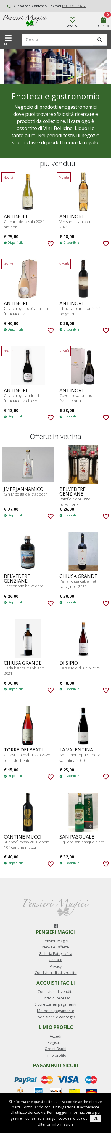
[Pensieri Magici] (32, 21)
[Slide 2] (55, 75)
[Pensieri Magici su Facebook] (55, 926)
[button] (8, 66)
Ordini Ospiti (55, 1048)
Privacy (56, 966)
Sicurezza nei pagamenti (55, 1004)
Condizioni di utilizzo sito (56, 972)
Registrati (56, 1042)
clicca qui (81, 1118)
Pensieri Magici (55, 940)
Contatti (55, 959)
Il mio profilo (55, 1055)
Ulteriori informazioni (56, 1124)
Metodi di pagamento (55, 1010)
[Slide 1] (45, 75)
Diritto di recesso (55, 998)
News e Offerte (55, 947)
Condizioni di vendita (55, 991)
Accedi (55, 1036)
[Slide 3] (66, 75)
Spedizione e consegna (56, 1017)
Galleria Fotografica (55, 953)
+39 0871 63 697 (74, 6)
